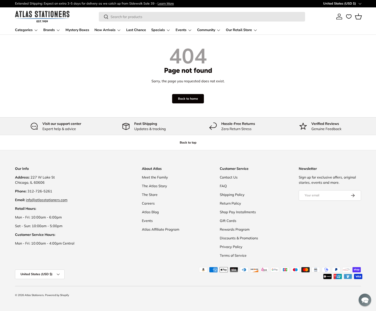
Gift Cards (228, 220)
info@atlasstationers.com (46, 200)
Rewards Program (235, 229)
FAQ (223, 186)
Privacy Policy (231, 247)
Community (206, 30)
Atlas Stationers (34, 295)
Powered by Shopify (57, 295)
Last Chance (136, 30)
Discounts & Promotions (239, 238)
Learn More (166, 3)
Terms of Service (233, 255)
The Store (150, 194)
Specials (158, 30)
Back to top (188, 142)
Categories (24, 30)
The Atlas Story (154, 186)
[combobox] (202, 17)
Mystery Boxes (77, 30)
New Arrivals (105, 30)
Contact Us (229, 177)
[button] (358, 16)
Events (181, 30)
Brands (49, 30)
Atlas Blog (150, 212)
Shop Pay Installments (238, 212)
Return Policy (230, 203)
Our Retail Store (239, 30)
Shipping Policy (232, 194)
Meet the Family (155, 177)
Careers (148, 203)
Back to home (188, 99)
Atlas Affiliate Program (160, 229)
